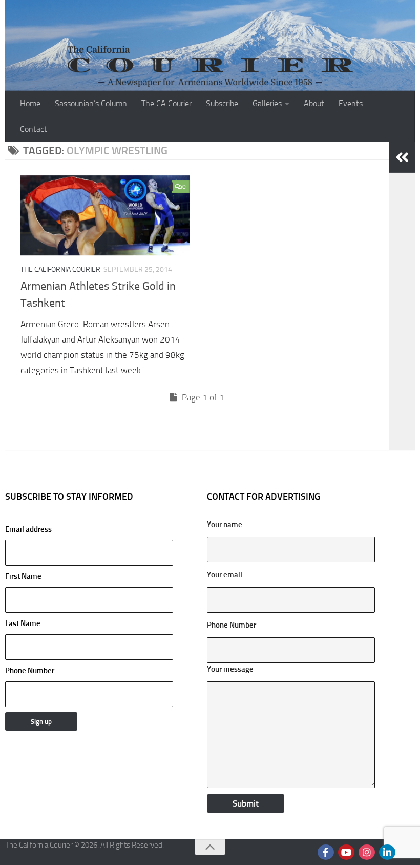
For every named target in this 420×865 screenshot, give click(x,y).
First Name (23, 576)
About (314, 103)
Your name (224, 524)
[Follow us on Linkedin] (387, 852)
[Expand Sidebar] (402, 157)
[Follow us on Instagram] (367, 852)
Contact (33, 129)
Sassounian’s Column (91, 103)
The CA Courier (166, 103)
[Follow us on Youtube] (346, 852)
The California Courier (60, 269)
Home (30, 103)
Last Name (22, 623)
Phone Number (29, 670)
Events (351, 103)
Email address (28, 529)
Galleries (267, 103)
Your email (224, 574)
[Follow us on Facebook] (326, 852)
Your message (230, 669)
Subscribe (222, 103)
